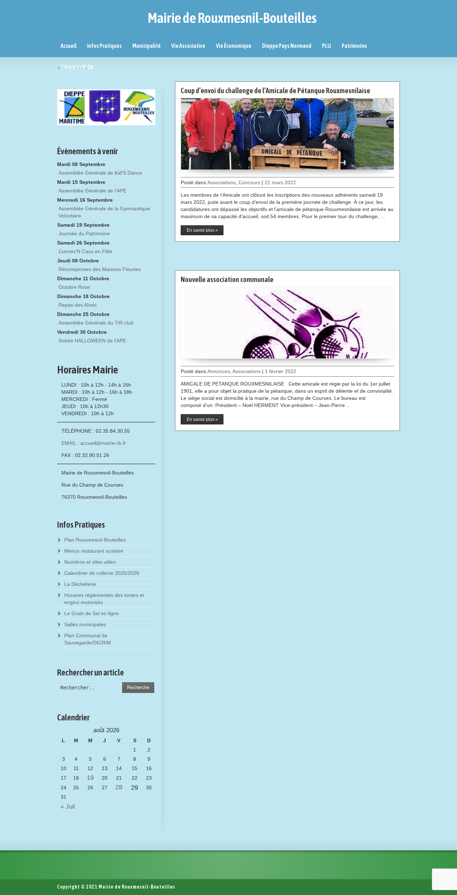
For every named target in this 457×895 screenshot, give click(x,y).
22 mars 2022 (280, 182)
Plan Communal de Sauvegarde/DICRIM (87, 639)
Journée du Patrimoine (84, 233)
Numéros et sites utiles (90, 562)
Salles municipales (85, 624)
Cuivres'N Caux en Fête (85, 251)
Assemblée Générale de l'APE (92, 190)
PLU (326, 45)
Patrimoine (354, 45)
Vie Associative (188, 45)
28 (118, 787)
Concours (249, 182)
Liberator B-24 (77, 67)
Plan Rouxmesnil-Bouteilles (95, 540)
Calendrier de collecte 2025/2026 (101, 573)
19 (90, 777)
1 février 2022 (280, 371)
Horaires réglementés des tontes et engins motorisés (104, 598)
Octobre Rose (74, 287)
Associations (221, 182)
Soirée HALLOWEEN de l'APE (92, 340)
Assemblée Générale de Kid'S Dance (100, 173)
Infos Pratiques (104, 45)
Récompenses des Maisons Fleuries (100, 269)
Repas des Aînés (78, 305)
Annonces (218, 371)
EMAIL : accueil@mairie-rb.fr (93, 443)
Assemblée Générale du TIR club (96, 323)
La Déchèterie (80, 584)
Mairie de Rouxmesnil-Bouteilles (232, 18)
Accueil (68, 45)
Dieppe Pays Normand (286, 45)
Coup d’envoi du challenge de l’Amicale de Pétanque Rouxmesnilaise (275, 90)
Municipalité (146, 45)
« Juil (66, 806)
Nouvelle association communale (227, 279)
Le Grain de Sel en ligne (91, 613)
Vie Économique (233, 45)
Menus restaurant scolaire (93, 551)
